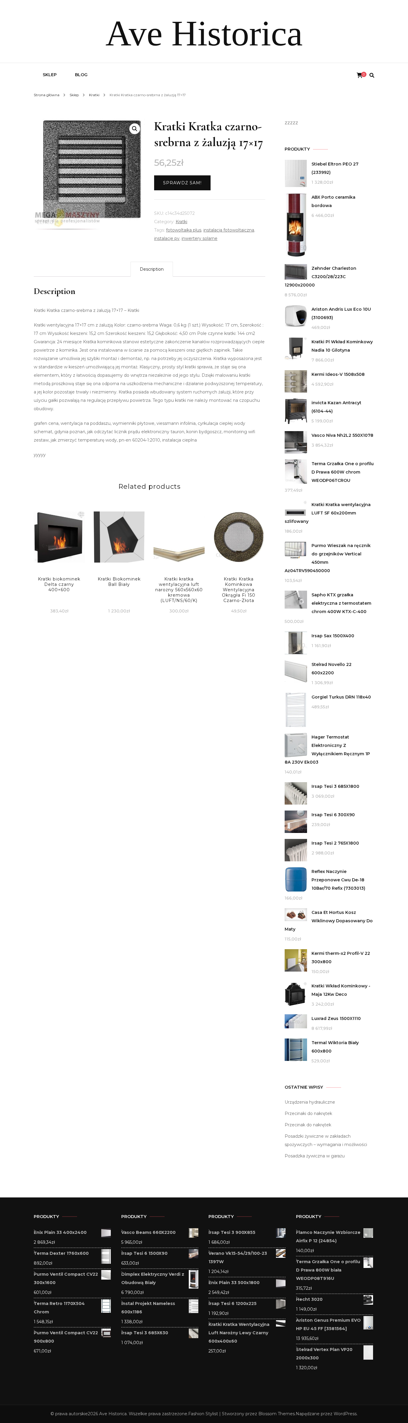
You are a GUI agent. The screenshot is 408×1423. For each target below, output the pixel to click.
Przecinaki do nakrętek (308, 1113)
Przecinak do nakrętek (308, 1125)
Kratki (181, 221)
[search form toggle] (371, 75)
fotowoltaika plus (183, 230)
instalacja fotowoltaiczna (228, 230)
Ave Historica (204, 33)
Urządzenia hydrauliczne (310, 1102)
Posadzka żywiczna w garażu (315, 1156)
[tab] (152, 269)
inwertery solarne (199, 238)
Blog (81, 74)
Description (152, 269)
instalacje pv (167, 238)
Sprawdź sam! (182, 183)
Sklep (50, 74)
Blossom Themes (276, 1413)
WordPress (345, 1413)
